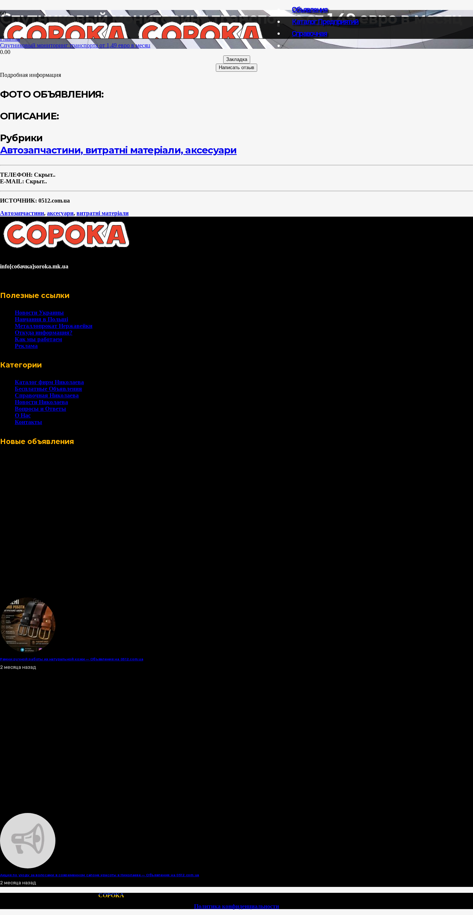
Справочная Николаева (47, 395)
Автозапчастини (22, 213)
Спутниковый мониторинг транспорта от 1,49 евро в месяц (75, 45)
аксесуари (60, 213)
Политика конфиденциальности (236, 906)
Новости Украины (39, 312)
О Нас (23, 415)
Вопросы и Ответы (40, 409)
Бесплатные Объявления (48, 389)
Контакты (28, 422)
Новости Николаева (41, 402)
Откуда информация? (43, 332)
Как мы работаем (38, 339)
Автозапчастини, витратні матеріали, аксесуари (118, 150)
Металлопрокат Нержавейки (53, 326)
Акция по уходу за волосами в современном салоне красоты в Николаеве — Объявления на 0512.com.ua (99, 875)
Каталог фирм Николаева (49, 382)
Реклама (26, 346)
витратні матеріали (102, 213)
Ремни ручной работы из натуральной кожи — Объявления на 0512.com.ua (71, 659)
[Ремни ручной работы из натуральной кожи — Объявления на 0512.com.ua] (27, 650)
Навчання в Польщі (41, 319)
